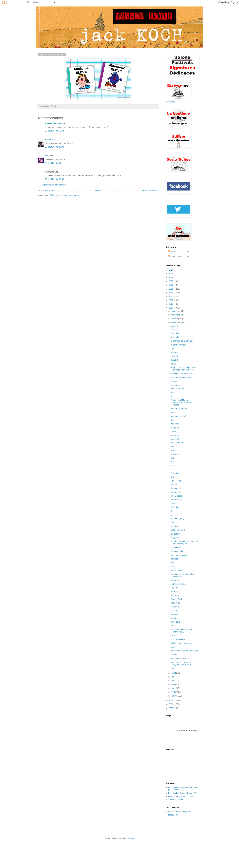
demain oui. (176, 488)
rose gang (175, 385)
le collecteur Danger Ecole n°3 (181, 796)
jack (172, 458)
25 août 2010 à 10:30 (54, 179)
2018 (171, 277)
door (173, 420)
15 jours (174, 588)
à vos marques (177, 389)
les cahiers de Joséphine (179, 811)
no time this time (178, 639)
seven (173, 348)
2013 (171, 296)
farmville (174, 635)
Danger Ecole (177, 599)
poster (173, 462)
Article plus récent (46, 190)
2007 (171, 708)
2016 (171, 285)
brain (173, 566)
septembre (176, 322)
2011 (171, 304)
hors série (175, 559)
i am (172, 668)
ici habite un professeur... (182, 643)
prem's (174, 503)
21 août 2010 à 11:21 (54, 163)
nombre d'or (176, 492)
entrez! (174, 610)
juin (173, 677)
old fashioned (177, 443)
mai (173, 680)
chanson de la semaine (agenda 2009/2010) (181, 663)
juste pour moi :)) (178, 530)
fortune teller (176, 500)
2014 (171, 293)
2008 (171, 704)
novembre (175, 315)
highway (174, 614)
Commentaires (176, 257)
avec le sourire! (177, 570)
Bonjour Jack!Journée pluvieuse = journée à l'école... (181, 402)
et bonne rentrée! (178, 345)
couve (173, 364)
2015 (171, 289)
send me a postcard (179, 555)
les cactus (175, 435)
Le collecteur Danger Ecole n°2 (182, 793)
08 (172, 626)
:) (171, 511)
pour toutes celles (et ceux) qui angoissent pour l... (184, 542)
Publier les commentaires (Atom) (64, 195)
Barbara (49, 139)
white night (175, 603)
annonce (175, 526)
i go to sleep (176, 481)
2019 (171, 274)
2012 (171, 300)
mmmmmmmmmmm (180, 658)
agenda (174, 352)
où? (172, 522)
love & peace (176, 496)
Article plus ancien (150, 190)
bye (172, 477)
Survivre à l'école (175, 799)
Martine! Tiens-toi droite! (181, 377)
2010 (171, 308)
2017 (171, 281)
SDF (173, 465)
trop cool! (175, 424)
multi (173, 412)
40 (172, 396)
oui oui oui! (175, 534)
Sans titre (175, 333)
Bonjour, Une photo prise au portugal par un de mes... (183, 368)
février (174, 692)
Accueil (98, 190)
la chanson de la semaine (182, 341)
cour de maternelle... (180, 409)
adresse (174, 591)
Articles (173, 251)
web (172, 447)
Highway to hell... (178, 584)
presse (174, 381)
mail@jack (170, 102)
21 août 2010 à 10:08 (54, 147)
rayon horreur (177, 547)
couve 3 (174, 356)
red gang (175, 428)
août (173, 326)
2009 (171, 700)
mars (173, 688)
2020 (171, 270)
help (173, 329)
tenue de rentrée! (178, 416)
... (171, 469)
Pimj (47, 156)
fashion (174, 450)
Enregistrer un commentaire (54, 185)
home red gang (177, 519)
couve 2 (174, 360)
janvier (174, 696)
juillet (173, 673)
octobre (174, 319)
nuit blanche (176, 622)
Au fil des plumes (53, 123)
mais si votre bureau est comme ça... (181, 630)
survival (174, 484)
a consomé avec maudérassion (184, 651)
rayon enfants (177, 551)
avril (173, 684)
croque (174, 654)
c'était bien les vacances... (182, 374)
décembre (175, 311)
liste (172, 563)
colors (173, 431)
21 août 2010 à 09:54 (54, 131)
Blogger (131, 838)
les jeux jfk (173, 815)
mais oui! (175, 439)
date (173, 393)
